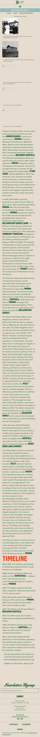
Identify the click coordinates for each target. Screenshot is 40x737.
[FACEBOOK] (18, 718)
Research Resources (26, 13)
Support (13, 724)
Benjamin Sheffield (25, 155)
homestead (20, 575)
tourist (24, 268)
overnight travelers (12, 234)
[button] (20, 6)
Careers (26, 724)
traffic (15, 163)
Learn (15, 13)
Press (20, 729)
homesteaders (13, 136)
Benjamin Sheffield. (12, 611)
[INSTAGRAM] (20, 718)
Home (9, 13)
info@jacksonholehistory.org (20, 716)
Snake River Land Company (18, 445)
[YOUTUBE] (22, 718)
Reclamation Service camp (15, 223)
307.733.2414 (20, 714)
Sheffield (14, 299)
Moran (18, 139)
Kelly (25, 383)
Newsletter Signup (19, 684)
